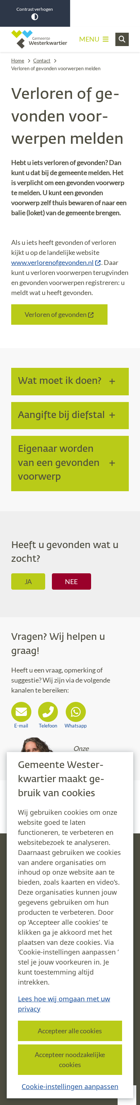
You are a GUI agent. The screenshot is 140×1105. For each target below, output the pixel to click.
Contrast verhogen (34, 9)
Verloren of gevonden (56, 314)
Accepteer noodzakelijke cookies (70, 1059)
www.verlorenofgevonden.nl (52, 262)
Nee (71, 581)
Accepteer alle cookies (70, 1031)
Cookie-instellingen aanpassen (70, 1086)
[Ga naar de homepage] (39, 39)
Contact (41, 61)
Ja (28, 581)
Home (17, 61)
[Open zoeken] (122, 39)
